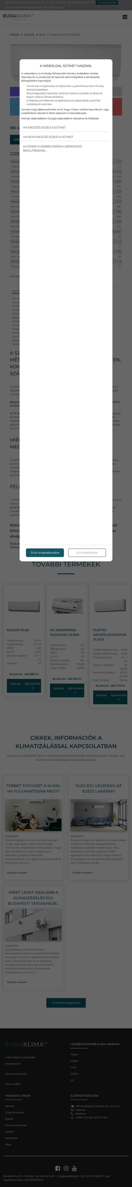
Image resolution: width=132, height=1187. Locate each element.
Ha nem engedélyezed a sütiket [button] (48, 137)
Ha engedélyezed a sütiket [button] (44, 127)
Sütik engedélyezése (45, 552)
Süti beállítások (87, 552)
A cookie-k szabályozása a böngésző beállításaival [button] (52, 148)
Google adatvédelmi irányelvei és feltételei (73, 118)
